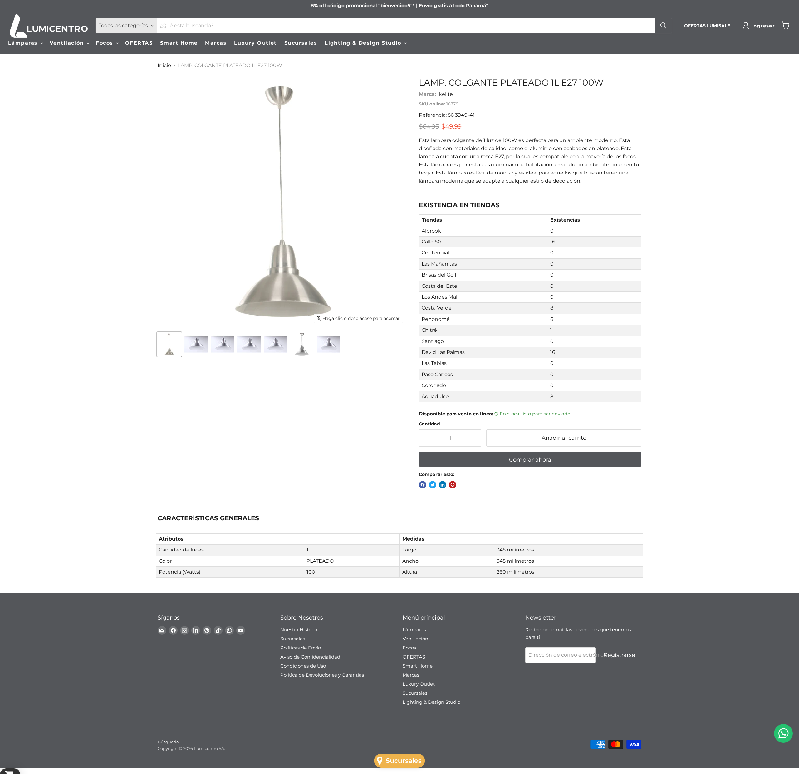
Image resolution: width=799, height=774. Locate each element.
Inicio (164, 65)
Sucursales (300, 43)
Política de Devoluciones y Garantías (322, 675)
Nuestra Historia (298, 630)
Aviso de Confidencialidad (310, 657)
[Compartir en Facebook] (422, 484)
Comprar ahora (530, 459)
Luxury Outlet (255, 43)
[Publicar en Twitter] (432, 484)
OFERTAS (139, 43)
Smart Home (179, 43)
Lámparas (24, 43)
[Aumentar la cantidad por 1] (473, 438)
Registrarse (619, 655)
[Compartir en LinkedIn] (442, 484)
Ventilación (68, 43)
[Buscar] (663, 25)
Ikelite (445, 94)
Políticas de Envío (300, 648)
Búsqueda (168, 741)
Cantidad (429, 423)
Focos (105, 43)
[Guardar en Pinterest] (452, 484)
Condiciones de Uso (303, 666)
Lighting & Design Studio (364, 43)
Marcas (216, 43)
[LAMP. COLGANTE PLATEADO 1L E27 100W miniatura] (169, 344)
